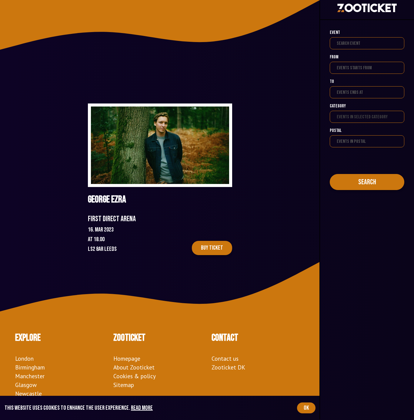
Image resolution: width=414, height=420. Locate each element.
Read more (142, 408)
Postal (336, 130)
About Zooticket (134, 367)
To (332, 81)
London (24, 358)
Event (335, 32)
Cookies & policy (134, 376)
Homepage (126, 358)
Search (367, 182)
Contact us (225, 358)
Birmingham (30, 367)
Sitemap (123, 385)
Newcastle (28, 393)
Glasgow (26, 385)
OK (306, 408)
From (334, 57)
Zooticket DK (228, 367)
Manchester (30, 376)
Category (338, 106)
